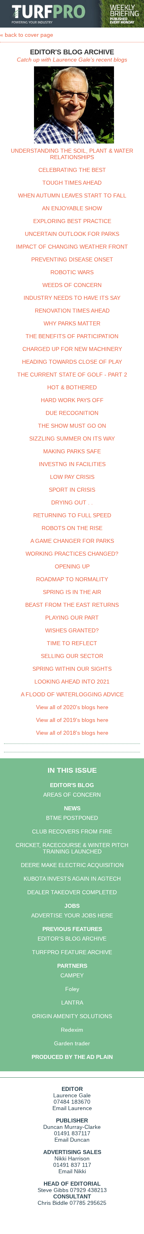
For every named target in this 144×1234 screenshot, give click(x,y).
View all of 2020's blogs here (72, 707)
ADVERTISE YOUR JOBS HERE (72, 915)
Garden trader (72, 1043)
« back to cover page (26, 35)
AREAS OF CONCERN (72, 794)
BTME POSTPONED (72, 818)
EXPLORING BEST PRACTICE (72, 221)
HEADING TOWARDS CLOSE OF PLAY (72, 362)
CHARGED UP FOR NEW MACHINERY (72, 349)
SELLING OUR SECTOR (72, 656)
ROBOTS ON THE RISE (72, 528)
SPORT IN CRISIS (72, 489)
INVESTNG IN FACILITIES (72, 464)
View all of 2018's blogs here (72, 733)
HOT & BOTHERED (72, 387)
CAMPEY (72, 975)
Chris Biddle (53, 1203)
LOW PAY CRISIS (72, 477)
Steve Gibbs (53, 1190)
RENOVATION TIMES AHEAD (72, 310)
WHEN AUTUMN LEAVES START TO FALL (72, 195)
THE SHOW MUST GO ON (72, 426)
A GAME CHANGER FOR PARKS (72, 541)
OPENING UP (72, 566)
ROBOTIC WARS (72, 272)
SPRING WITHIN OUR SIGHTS (72, 669)
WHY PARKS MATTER (72, 323)
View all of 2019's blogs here (72, 720)
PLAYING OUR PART (72, 617)
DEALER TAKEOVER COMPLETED (72, 892)
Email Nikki (72, 1171)
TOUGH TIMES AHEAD (72, 182)
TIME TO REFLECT (72, 643)
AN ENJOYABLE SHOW (72, 208)
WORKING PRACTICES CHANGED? (72, 553)
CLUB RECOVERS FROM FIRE (72, 831)
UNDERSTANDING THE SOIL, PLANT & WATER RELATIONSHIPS (72, 154)
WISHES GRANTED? (72, 630)
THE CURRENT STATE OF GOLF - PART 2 (72, 374)
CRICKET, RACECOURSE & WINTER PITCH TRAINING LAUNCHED (72, 848)
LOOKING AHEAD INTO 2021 (72, 681)
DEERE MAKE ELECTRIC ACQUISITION (72, 865)
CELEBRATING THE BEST (72, 170)
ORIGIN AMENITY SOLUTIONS (72, 1016)
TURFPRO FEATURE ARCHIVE (72, 952)
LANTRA (72, 1002)
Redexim (72, 1030)
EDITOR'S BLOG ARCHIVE (72, 938)
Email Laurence (72, 1108)
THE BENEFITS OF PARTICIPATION (72, 336)
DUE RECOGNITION (72, 413)
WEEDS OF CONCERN (72, 285)
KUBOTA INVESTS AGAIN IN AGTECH (72, 878)
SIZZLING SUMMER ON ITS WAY (72, 438)
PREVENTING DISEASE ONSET (72, 259)
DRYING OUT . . (72, 502)
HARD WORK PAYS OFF (72, 400)
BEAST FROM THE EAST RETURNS (72, 605)
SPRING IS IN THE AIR (72, 592)
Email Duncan (72, 1139)
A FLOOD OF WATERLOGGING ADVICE (72, 694)
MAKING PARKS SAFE (72, 451)
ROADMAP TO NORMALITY (72, 579)
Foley (72, 989)
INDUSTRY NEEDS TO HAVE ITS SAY (72, 298)
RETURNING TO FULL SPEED (72, 515)
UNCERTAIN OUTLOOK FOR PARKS (72, 234)
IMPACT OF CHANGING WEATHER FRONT (72, 246)
